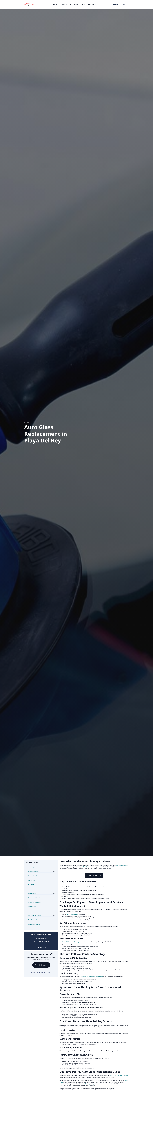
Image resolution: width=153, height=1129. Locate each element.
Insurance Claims (32, 911)
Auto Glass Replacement (34, 902)
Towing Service (32, 906)
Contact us (92, 4)
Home (55, 4)
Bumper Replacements (34, 924)
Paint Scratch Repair (34, 920)
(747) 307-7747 (118, 4)
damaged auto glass (122, 865)
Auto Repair (74, 4)
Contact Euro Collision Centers (119, 1075)
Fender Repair (32, 867)
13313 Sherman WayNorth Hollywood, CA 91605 (41, 940)
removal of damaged (73, 914)
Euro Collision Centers (89, 867)
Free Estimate (40, 965)
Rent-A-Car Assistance (34, 915)
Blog (83, 4)
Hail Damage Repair (33, 871)
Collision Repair (32, 880)
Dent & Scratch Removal (34, 889)
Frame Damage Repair (34, 898)
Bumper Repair (32, 893)
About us (64, 4)
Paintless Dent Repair (34, 876)
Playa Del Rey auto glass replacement (73, 942)
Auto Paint (31, 884)
